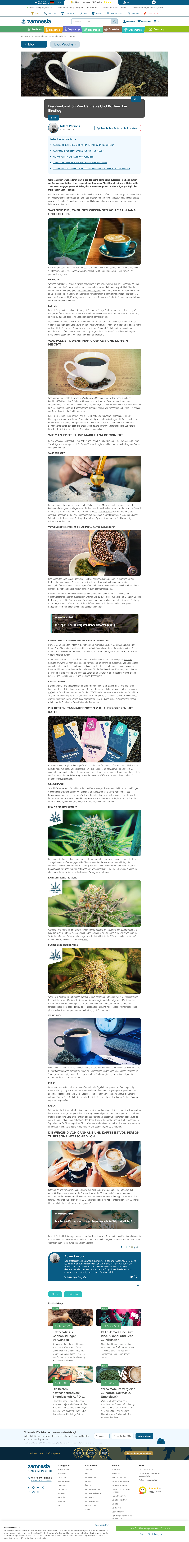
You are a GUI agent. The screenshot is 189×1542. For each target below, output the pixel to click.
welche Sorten (105, 511)
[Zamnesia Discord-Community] (38, 1492)
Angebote (61, 1501)
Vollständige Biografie (75, 1277)
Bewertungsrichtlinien (119, 1500)
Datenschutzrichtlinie (68, 1443)
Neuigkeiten (73, 1294)
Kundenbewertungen (92, 1489)
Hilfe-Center (116, 1469)
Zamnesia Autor (90, 1497)
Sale (59, 1505)
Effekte (55, 1294)
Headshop (62, 1473)
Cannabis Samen (64, 1469)
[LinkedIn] (132, 1277)
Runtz (78, 1000)
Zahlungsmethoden (119, 1477)
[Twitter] (135, 1276)
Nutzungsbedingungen (88, 1443)
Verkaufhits (89, 1481)
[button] (53, 128)
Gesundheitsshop (64, 1481)
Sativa (63, 1116)
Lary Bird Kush (54, 933)
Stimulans (86, 401)
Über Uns (88, 1485)
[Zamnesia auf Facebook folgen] (29, 1487)
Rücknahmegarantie (119, 1496)
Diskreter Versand (91, 1505)
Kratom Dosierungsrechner (148, 1480)
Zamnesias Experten (92, 1501)
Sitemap (88, 1509)
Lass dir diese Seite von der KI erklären (119, 128)
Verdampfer (62, 1477)
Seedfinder (89, 1469)
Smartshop (62, 1485)
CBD (50, 692)
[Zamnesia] (44, 21)
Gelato (85, 939)
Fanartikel (61, 1497)
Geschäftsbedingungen (120, 1485)
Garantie (115, 1504)
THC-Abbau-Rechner (146, 1469)
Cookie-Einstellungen (151, 1534)
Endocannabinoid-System (89, 290)
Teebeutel (128, 659)
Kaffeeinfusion (95, 648)
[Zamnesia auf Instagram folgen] (33, 1487)
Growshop (61, 1493)
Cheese (116, 859)
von (70, 328)
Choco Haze (117, 869)
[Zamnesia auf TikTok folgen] (29, 1492)
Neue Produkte (90, 1477)
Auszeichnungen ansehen (139, 1453)
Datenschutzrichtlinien (101, 1525)
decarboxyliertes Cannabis (104, 579)
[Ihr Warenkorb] (156, 21)
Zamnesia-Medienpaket (93, 1493)
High (69, 297)
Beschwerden (116, 1508)
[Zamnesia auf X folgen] (42, 1487)
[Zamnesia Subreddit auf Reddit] (33, 1492)
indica (71, 1087)
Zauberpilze (62, 1489)
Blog (86, 1473)
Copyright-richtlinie (118, 1512)
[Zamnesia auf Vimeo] (38, 1487)
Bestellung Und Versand (120, 1481)
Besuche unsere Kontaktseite (41, 1481)
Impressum (116, 1473)
